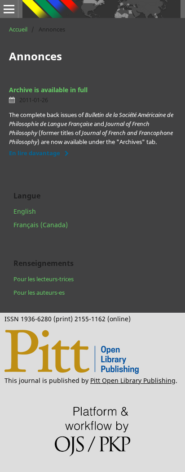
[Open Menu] (9, 9)
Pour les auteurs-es (39, 292)
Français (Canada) (40, 224)
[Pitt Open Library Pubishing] (71, 371)
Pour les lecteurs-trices (43, 279)
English (24, 211)
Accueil (18, 29)
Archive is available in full (48, 89)
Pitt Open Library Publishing (133, 380)
